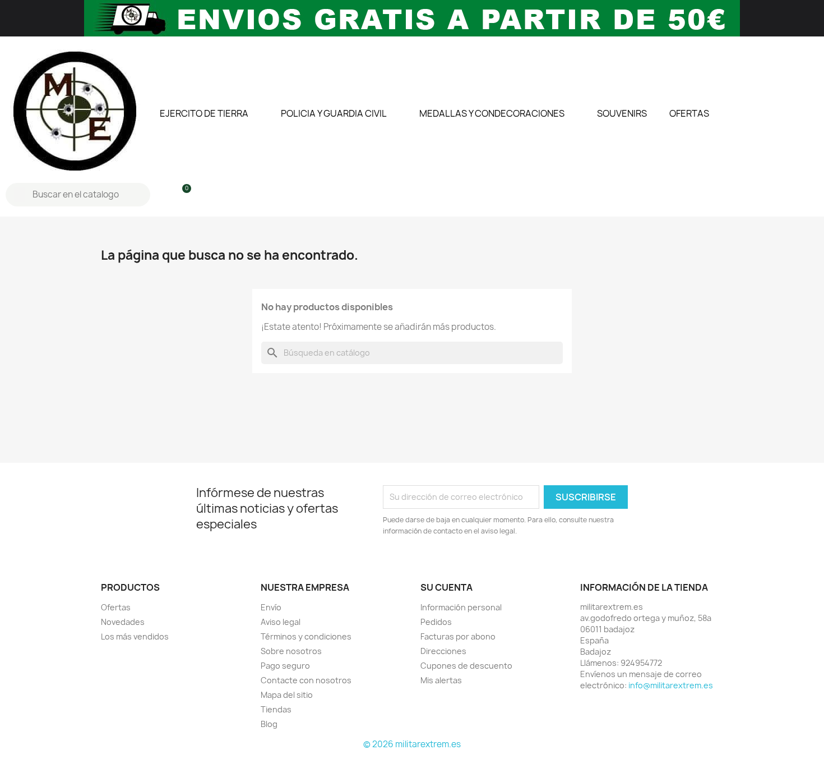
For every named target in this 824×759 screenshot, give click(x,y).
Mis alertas (441, 680)
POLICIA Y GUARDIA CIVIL (334, 113)
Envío (271, 607)
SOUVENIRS (622, 113)
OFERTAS (689, 113)
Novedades (123, 622)
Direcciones (443, 651)
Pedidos (436, 622)
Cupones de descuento (466, 665)
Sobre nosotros (291, 651)
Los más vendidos (135, 636)
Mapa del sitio (287, 694)
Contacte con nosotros (306, 680)
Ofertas (116, 607)
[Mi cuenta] (163, 195)
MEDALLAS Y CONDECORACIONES (491, 113)
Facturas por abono (458, 636)
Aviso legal (280, 622)
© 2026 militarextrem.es (412, 744)
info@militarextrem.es (670, 685)
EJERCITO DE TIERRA (204, 113)
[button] (181, 195)
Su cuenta (446, 587)
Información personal (461, 607)
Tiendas (276, 709)
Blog (269, 724)
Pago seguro (285, 665)
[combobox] (79, 194)
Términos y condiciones (306, 636)
